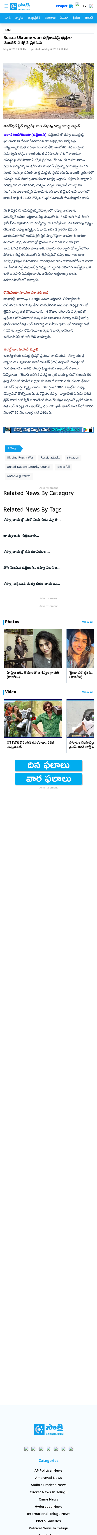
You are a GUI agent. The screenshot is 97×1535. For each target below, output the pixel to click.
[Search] (71, 6)
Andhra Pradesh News (49, 1485)
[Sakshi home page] (48, 1429)
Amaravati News (48, 1478)
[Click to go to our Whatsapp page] (34, 1449)
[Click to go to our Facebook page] (26, 1449)
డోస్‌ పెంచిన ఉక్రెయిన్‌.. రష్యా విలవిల (46, 568)
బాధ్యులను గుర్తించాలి (47, 536)
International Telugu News (48, 1514)
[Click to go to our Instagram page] (48, 1449)
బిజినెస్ (89, 18)
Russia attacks (50, 458)
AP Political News (48, 1471)
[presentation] (9, 648)
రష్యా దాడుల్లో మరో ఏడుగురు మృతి (47, 520)
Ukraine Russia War (20, 458)
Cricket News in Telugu (48, 1492)
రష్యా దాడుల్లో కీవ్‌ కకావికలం (48, 552)
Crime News (48, 1500)
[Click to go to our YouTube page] (56, 1449)
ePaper (62, 6)
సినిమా (64, 18)
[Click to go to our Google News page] (71, 1449)
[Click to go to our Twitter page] (41, 1449)
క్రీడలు (76, 18)
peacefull (64, 467)
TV (84, 6)
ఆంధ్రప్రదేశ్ (34, 18)
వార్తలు (19, 18)
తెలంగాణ (49, 18)
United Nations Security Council (28, 467)
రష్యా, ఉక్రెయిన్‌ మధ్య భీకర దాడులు (47, 584)
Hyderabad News (48, 1507)
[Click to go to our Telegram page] (63, 1449)
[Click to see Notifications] (91, 6)
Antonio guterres (18, 476)
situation (73, 458)
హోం (8, 18)
